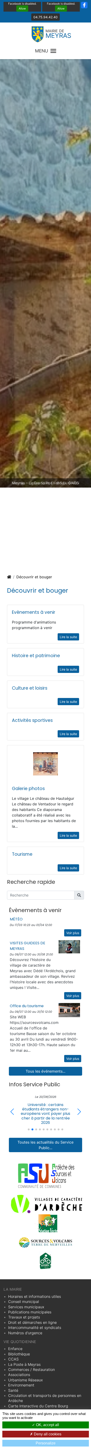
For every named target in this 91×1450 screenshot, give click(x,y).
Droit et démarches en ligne (32, 1322)
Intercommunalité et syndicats (34, 1327)
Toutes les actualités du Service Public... (46, 1145)
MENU (41, 51)
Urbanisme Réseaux (25, 1380)
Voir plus (72, 933)
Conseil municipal (23, 1301)
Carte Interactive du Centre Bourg (38, 1406)
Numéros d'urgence (25, 1333)
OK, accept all (47, 1425)
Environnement (21, 1385)
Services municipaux (26, 1307)
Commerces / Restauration (31, 1369)
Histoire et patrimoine (36, 656)
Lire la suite (68, 637)
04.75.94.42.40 (45, 17)
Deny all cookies (47, 1434)
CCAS (13, 1359)
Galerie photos (28, 788)
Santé (13, 1390)
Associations (19, 1374)
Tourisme (22, 854)
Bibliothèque (19, 1354)
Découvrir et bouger (34, 577)
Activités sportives (32, 720)
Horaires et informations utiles (34, 1296)
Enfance (15, 1348)
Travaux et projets (24, 1317)
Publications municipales (29, 1312)
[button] (79, 1112)
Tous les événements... (45, 1071)
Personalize (46, 1443)
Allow (22, 8)
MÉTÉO (16, 919)
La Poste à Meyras (24, 1364)
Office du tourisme (27, 1006)
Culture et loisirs (29, 688)
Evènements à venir (33, 612)
